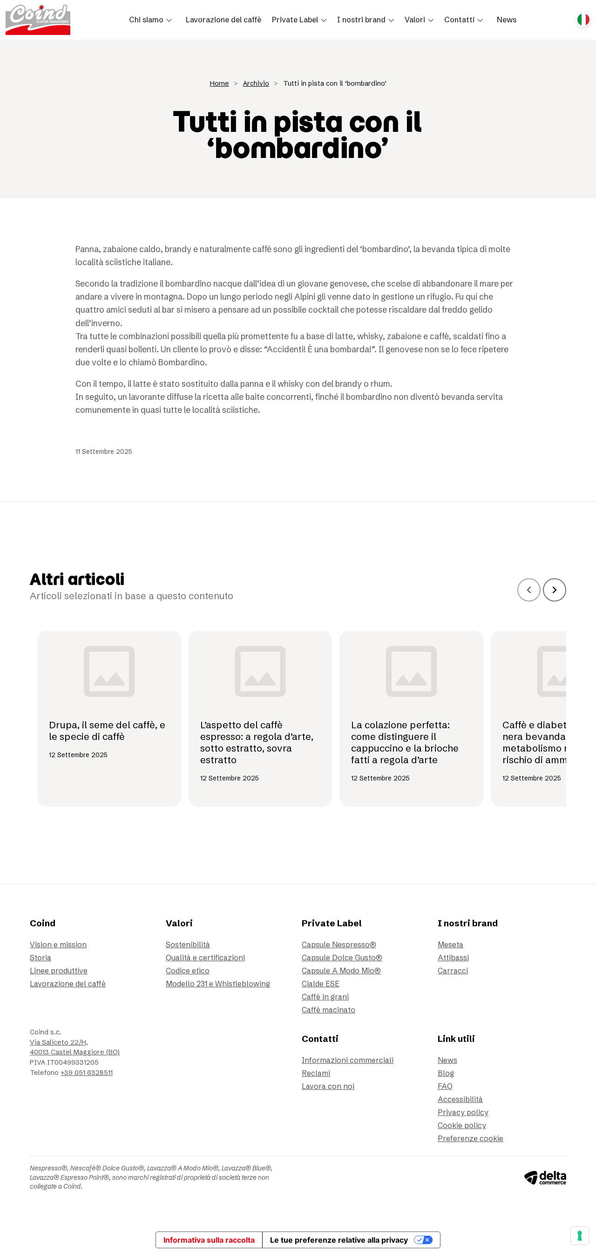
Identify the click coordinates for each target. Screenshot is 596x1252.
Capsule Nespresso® (339, 944)
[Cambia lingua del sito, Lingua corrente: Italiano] (583, 20)
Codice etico (188, 970)
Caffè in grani (325, 996)
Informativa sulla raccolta (209, 1240)
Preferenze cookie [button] (470, 1138)
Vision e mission (58, 944)
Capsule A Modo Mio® (341, 970)
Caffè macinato (328, 1009)
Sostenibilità (188, 944)
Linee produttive (59, 970)
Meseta (450, 944)
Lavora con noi (328, 1086)
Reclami (316, 1073)
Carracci (453, 970)
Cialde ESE (320, 983)
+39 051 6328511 (87, 1072)
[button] (152, 19)
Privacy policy (463, 1112)
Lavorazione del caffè (68, 983)
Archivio (256, 83)
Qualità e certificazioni (205, 957)
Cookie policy (462, 1125)
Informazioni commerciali (347, 1060)
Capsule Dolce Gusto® (342, 957)
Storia (40, 957)
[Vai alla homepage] (38, 20)
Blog (446, 1073)
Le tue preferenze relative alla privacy (339, 1240)
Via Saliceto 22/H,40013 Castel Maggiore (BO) (75, 1047)
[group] (109, 719)
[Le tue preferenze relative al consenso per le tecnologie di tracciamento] (580, 1236)
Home (219, 83)
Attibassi (453, 957)
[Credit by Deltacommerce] (545, 1177)
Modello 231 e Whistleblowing (218, 983)
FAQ (445, 1086)
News (447, 1060)
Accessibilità (460, 1099)
